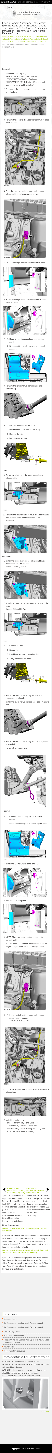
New (36, 2)
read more (45, 1411)
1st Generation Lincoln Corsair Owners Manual (23, 1323)
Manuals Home (10, 1319)
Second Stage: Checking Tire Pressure (26, 1357)
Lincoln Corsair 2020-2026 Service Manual (19, 36)
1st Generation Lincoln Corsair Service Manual (23, 1327)
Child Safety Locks (12, 1331)
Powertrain (41, 36)
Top (41, 2)
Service (29, 2)
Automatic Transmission (11, 39)
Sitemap (47, 2)
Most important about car (14, 1351)
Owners (21, 2)
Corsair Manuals (8, 2)
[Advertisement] (26, 58)
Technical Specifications (14, 1336)
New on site (9, 1347)
